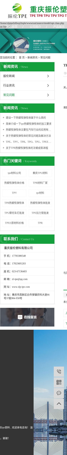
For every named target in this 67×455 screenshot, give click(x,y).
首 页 (22, 57)
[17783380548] (59, 372)
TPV (14, 193)
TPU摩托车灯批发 (14, 213)
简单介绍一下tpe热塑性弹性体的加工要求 (28, 123)
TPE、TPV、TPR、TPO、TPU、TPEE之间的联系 (28, 142)
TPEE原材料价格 (14, 223)
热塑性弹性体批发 (40, 203)
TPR (40, 223)
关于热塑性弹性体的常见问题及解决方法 (28, 135)
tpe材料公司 (14, 173)
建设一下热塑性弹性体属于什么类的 (25, 117)
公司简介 (35, 26)
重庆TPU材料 (40, 173)
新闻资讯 (33, 57)
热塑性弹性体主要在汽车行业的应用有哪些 (28, 129)
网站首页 (12, 26)
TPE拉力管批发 (40, 213)
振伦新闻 (9, 76)
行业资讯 (9, 85)
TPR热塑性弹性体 (14, 203)
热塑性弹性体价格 (14, 182)
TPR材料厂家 (40, 182)
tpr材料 (40, 193)
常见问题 (45, 57)
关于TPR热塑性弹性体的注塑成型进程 (26, 148)
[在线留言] (59, 393)
